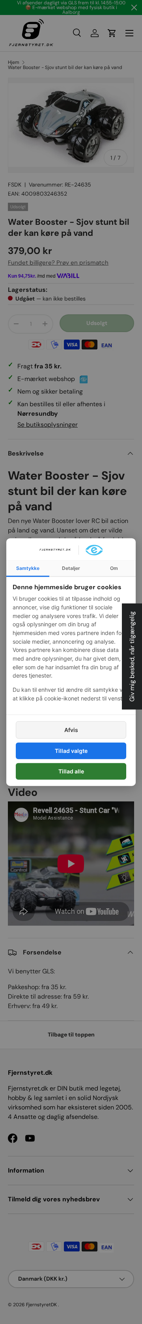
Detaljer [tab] (71, 568)
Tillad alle (71, 771)
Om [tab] (114, 568)
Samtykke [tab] (27, 568)
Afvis (71, 729)
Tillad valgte (71, 750)
